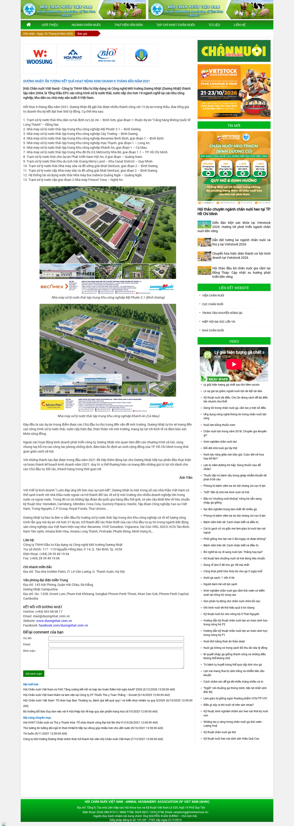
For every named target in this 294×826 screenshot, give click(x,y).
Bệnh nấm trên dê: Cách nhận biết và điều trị (231, 522)
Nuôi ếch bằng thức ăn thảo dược (224, 641)
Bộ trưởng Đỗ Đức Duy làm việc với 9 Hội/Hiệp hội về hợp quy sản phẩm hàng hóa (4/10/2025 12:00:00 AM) (90, 711)
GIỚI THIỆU (50, 25)
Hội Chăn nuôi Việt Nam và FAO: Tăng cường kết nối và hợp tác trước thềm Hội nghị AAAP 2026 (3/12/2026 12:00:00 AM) (99, 689)
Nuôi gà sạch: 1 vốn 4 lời (219, 577)
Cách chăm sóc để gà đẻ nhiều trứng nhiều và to (233, 681)
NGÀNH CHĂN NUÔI (86, 25)
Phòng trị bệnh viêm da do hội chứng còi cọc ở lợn (235, 485)
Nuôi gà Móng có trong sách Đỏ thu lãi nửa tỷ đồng (235, 647)
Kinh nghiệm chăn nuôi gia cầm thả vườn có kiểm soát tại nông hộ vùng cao (234, 592)
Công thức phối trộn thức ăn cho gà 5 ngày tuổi (233, 571)
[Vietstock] (234, 91)
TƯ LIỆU (214, 25)
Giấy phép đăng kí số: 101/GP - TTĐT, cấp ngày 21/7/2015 (146, 820)
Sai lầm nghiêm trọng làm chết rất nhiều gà (230, 509)
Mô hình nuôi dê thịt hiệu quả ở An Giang (229, 607)
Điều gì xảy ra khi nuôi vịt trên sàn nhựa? (229, 704)
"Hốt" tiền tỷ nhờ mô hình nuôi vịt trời (226, 492)
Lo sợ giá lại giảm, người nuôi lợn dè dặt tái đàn (233, 391)
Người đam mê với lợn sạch (220, 584)
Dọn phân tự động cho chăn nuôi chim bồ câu (232, 601)
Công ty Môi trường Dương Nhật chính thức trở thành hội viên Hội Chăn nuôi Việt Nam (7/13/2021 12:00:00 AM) (93, 739)
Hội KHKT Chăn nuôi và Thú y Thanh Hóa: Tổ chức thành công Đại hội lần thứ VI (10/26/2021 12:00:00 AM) (90, 722)
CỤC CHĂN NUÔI (212, 304)
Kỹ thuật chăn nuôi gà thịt (220, 732)
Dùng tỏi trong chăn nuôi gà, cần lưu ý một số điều (235, 408)
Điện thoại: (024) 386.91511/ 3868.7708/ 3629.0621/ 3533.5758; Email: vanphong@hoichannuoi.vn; (146, 812)
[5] (107, 55)
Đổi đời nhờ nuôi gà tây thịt (220, 448)
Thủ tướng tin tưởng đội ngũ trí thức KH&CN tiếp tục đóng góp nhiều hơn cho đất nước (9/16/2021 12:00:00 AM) (93, 728)
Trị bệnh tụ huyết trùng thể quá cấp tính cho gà (233, 664)
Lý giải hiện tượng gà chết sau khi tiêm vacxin (232, 384)
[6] (141, 55)
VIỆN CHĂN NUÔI (213, 295)
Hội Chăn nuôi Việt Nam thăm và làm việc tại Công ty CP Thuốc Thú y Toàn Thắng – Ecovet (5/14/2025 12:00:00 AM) (96, 695)
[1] (40, 58)
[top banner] (83, 9)
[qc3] (234, 50)
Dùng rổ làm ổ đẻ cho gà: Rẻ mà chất (226, 565)
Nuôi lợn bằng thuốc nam (219, 425)
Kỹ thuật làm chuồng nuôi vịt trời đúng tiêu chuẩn (234, 558)
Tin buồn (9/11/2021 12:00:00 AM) (45, 733)
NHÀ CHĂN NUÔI (213, 330)
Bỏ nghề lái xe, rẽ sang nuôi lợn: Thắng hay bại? (233, 552)
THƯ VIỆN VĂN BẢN (128, 25)
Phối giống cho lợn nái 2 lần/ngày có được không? (235, 539)
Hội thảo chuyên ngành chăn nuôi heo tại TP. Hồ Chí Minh (234, 211)
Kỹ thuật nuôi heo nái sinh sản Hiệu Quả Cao (231, 738)
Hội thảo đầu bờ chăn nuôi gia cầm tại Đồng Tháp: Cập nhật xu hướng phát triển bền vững (241, 272)
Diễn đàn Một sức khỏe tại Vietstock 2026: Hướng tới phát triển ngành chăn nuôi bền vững (234, 226)
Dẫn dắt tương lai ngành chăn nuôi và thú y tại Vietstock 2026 (241, 242)
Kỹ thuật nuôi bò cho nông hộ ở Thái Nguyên (231, 614)
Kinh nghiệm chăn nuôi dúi (220, 441)
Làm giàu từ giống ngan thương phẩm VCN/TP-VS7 (235, 698)
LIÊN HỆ (240, 25)
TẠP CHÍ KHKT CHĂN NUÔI (175, 25)
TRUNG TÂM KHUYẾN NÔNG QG (222, 313)
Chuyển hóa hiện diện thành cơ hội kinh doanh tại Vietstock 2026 (241, 255)
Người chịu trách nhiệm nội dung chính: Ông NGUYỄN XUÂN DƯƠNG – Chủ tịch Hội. (145, 816)
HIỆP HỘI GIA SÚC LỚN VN (218, 321)
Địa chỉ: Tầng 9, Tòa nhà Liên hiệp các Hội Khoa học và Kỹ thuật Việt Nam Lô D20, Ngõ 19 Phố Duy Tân (141, 807)
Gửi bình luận (33, 673)
